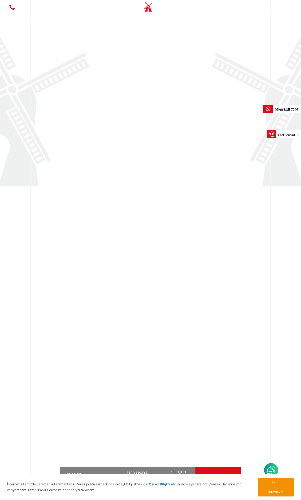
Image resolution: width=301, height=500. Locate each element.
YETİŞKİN (178, 471)
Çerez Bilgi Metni (163, 484)
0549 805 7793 (286, 109)
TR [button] (283, 12)
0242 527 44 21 (26, 14)
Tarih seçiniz (137, 472)
